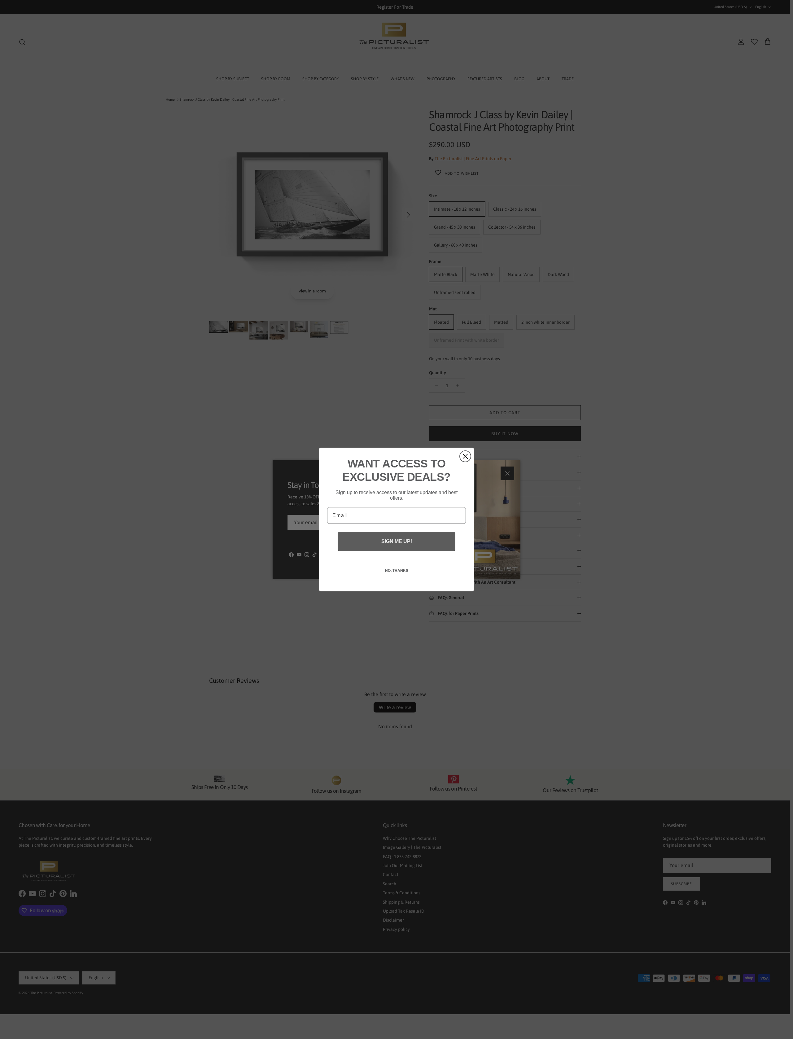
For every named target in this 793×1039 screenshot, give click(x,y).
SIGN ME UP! (396, 541)
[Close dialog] (465, 456)
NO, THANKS (396, 570)
